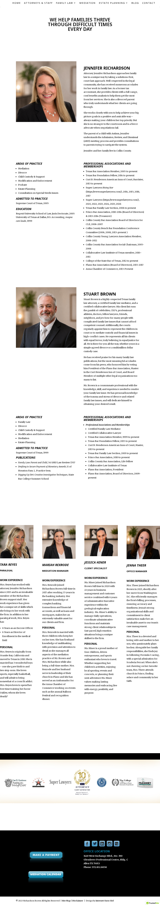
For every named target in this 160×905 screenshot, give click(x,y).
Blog (135, 3)
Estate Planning (112, 3)
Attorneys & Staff (38, 3)
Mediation (87, 3)
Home (16, 3)
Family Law (64, 3)
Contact (148, 3)
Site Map (66, 901)
